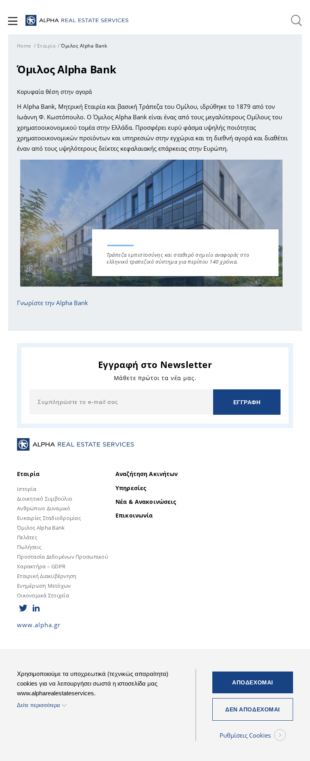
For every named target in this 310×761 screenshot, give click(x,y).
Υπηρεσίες (130, 488)
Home (24, 45)
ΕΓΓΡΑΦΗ (247, 402)
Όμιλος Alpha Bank (41, 527)
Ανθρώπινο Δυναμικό (44, 508)
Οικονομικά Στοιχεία (43, 595)
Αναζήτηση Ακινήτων (146, 474)
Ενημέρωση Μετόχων (44, 585)
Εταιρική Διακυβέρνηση (46, 576)
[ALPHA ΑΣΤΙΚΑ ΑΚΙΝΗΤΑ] (76, 21)
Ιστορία (26, 489)
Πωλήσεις (29, 547)
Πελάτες (27, 537)
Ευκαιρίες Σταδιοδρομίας (49, 518)
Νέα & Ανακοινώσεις (145, 501)
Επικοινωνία (134, 515)
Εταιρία (46, 45)
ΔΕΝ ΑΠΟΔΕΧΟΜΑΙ (252, 709)
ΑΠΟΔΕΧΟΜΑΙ (252, 682)
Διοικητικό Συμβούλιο (44, 498)
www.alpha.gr (39, 625)
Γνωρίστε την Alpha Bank (52, 303)
